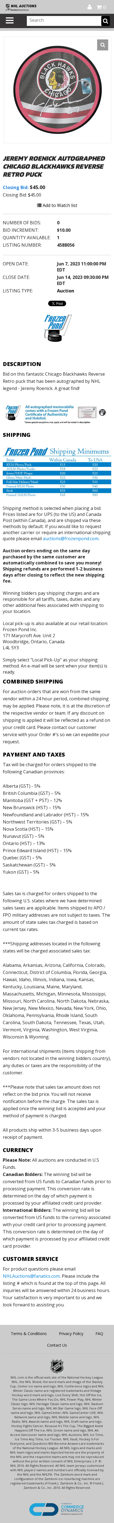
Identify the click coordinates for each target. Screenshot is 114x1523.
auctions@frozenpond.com (71, 539)
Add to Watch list (59, 205)
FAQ (99, 1333)
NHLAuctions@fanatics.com (31, 1276)
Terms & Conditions (29, 1333)
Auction (65, 291)
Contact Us (57, 1345)
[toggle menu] (9, 20)
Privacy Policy (71, 1333)
